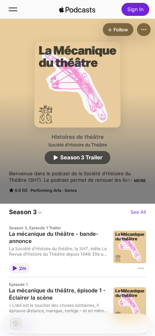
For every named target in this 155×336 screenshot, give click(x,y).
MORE (140, 180)
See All (138, 212)
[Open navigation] (13, 9)
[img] (77, 9)
